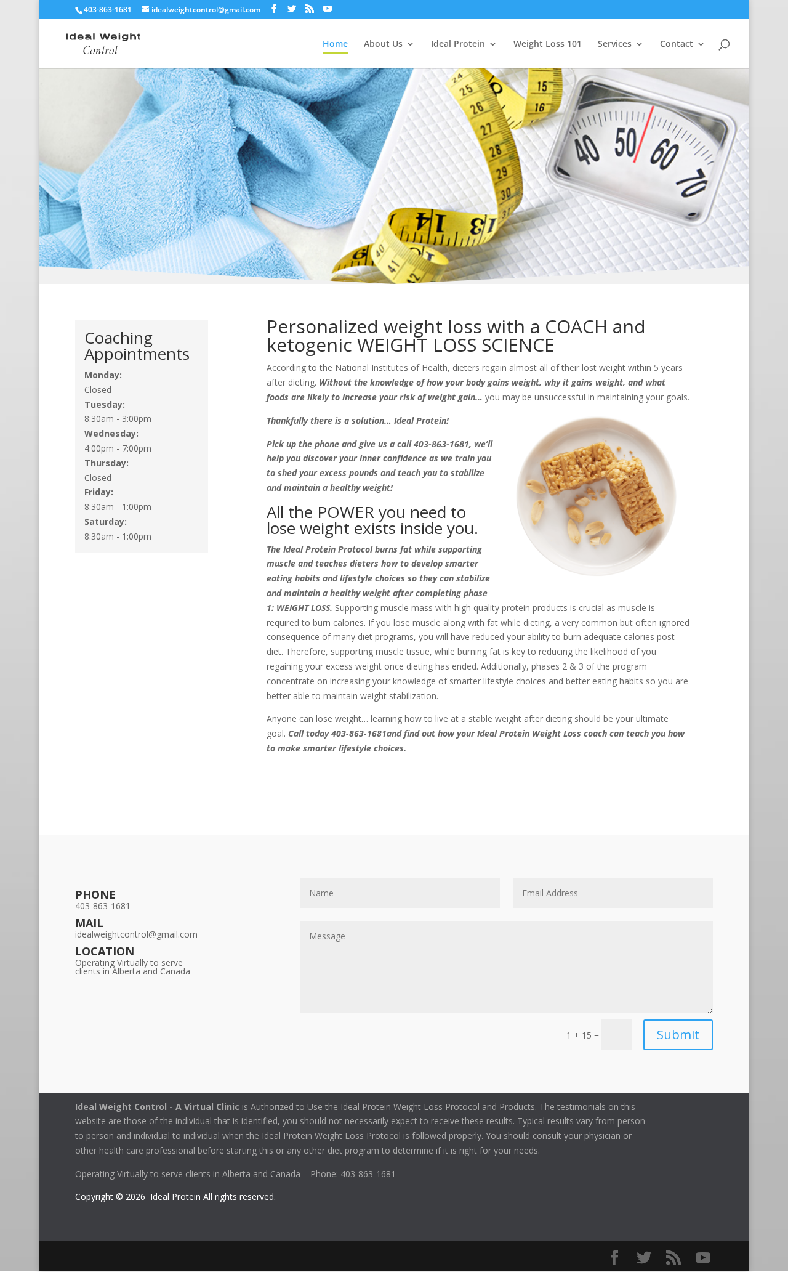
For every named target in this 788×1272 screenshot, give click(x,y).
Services (615, 44)
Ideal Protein (458, 44)
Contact (676, 44)
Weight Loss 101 (547, 44)
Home (335, 44)
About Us (383, 44)
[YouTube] (327, 9)
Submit (678, 1034)
